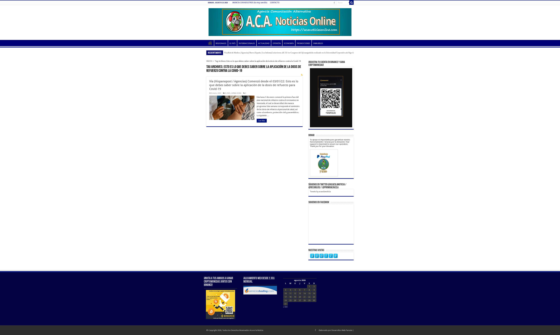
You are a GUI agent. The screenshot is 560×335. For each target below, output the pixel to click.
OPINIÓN (277, 43)
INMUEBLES (318, 43)
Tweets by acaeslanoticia (320, 191)
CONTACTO (274, 3)
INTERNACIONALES (247, 43)
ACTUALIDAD (264, 43)
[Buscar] (351, 2)
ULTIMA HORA (236, 93)
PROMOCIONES (303, 43)
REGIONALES (221, 43)
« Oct (285, 307)
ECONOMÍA (289, 43)
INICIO (210, 43)
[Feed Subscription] (302, 75)
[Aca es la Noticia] (280, 21)
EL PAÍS (233, 43)
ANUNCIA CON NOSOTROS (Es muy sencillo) (249, 3)
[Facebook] (334, 3)
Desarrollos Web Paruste (341, 330)
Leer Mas (261, 121)
